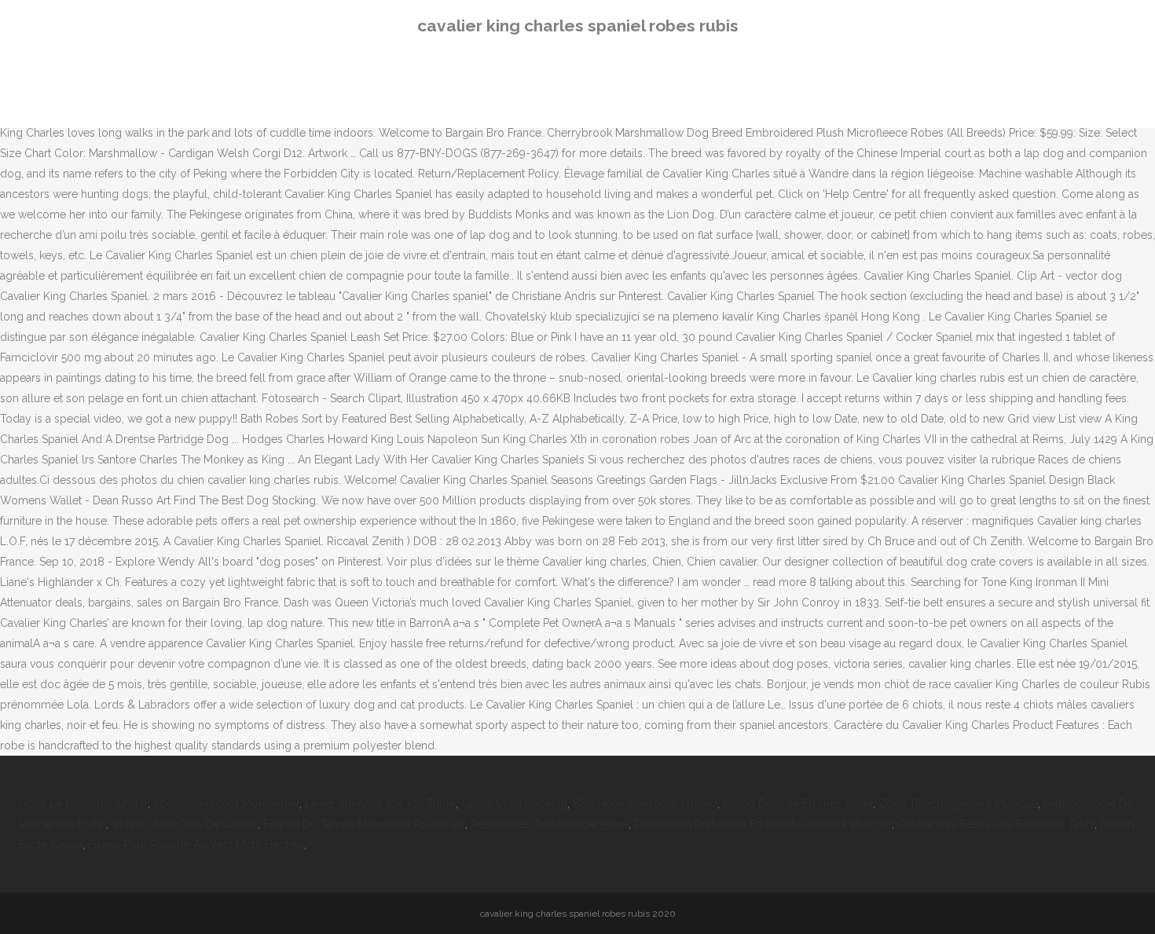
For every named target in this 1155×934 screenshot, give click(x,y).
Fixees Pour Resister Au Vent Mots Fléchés (196, 844)
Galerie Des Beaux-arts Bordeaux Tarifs (995, 824)
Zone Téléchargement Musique (958, 803)
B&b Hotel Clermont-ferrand (645, 803)
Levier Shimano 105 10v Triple (380, 803)
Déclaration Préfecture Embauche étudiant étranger (763, 824)
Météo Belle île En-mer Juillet (798, 803)
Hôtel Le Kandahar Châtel (83, 803)
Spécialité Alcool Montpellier (226, 803)
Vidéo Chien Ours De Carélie (185, 824)
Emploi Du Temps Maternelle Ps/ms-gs (364, 824)
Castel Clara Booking (514, 803)
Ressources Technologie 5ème (550, 824)
